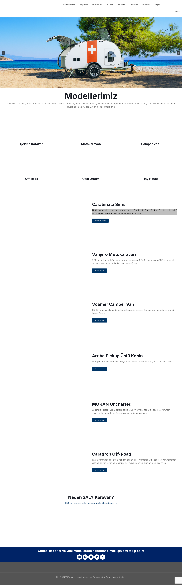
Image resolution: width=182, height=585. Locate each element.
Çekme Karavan (31, 144)
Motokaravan (91, 144)
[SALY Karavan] (17, 4)
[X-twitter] (102, 557)
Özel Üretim (91, 179)
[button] (91, 52)
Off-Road (31, 179)
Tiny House (150, 179)
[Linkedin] (96, 557)
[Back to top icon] (172, 580)
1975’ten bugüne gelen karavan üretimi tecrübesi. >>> (91, 503)
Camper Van (150, 144)
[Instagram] (79, 557)
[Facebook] (85, 557)
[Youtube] (91, 557)
